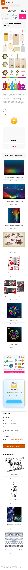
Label (12, 441)
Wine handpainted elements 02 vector (14, 249)
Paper (6, 111)
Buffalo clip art (14, 474)
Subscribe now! (14, 401)
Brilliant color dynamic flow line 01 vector (14, 177)
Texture (6, 112)
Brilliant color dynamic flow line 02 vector (14, 201)
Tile (5, 114)
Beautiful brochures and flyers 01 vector (14, 272)
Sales (15, 441)
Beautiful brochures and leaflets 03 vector (14, 296)
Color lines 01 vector (14, 320)
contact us (8, 567)
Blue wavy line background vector (14, 524)
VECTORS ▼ (13, 11)
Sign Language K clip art (14, 499)
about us (3, 567)
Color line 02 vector (14, 344)
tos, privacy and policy (17, 567)
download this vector (15, 446)
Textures (21, 108)
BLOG (23, 11)
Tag (17, 441)
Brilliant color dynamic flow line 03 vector (14, 225)
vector (9, 2)
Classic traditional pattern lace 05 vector (14, 549)
